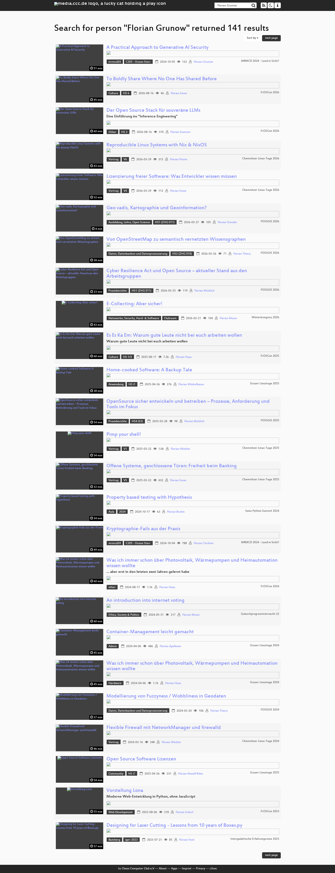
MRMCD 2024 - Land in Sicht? (260, 61)
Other (112, 132)
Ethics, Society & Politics (123, 615)
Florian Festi (186, 840)
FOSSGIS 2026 (270, 221)
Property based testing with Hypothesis (149, 498)
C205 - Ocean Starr (138, 62)
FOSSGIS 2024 (270, 709)
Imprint (186, 868)
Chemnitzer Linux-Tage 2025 (260, 448)
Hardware (114, 683)
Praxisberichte (117, 290)
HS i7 (131, 773)
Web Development (120, 812)
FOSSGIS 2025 (270, 420)
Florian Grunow (203, 62)
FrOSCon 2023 (270, 811)
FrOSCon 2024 (270, 586)
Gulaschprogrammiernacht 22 (260, 614)
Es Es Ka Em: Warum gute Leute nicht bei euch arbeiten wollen (174, 335)
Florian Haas (184, 357)
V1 (125, 449)
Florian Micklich (204, 290)
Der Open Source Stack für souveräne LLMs (153, 111)
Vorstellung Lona (124, 791)
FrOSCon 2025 (270, 356)
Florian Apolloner (170, 646)
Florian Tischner (204, 543)
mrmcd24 (114, 62)
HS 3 (124, 132)
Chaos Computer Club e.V (138, 868)
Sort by (252, 38)
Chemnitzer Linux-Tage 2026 (260, 158)
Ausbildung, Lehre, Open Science (129, 222)
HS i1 (132, 384)
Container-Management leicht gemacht (150, 632)
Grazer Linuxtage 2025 (264, 383)
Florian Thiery (242, 254)
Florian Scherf (184, 812)
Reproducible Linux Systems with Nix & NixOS (156, 145)
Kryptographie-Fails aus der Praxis (143, 529)
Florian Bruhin (176, 512)
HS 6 (126, 93)
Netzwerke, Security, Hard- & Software (133, 318)
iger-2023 (131, 840)
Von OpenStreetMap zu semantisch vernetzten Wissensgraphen (176, 240)
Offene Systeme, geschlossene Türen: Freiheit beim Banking (171, 466)
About (163, 868)
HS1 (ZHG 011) (165, 222)
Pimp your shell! (123, 435)
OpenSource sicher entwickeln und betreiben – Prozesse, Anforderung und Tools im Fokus (188, 404)
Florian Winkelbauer (191, 384)
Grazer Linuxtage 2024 (264, 645)
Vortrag (113, 159)
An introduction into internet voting (145, 601)
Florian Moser (228, 318)
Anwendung (116, 384)
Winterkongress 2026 (265, 317)
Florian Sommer (180, 132)
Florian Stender (227, 222)
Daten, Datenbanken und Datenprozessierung (137, 254)
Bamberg (114, 840)
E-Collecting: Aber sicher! (134, 304)
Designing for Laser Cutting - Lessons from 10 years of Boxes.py (174, 826)
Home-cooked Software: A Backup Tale (149, 370)
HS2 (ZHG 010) (182, 254)
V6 (125, 159)
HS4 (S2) (137, 421)
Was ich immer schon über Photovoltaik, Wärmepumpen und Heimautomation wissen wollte (192, 563)
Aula (111, 512)
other (112, 587)
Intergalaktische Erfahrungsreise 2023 (254, 839)
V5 (125, 480)
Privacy (200, 868)
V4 (125, 191)
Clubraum (170, 318)
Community (115, 773)
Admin (112, 646)
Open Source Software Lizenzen (141, 759)
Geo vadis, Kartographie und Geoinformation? (156, 208)
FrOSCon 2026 (270, 92)
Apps (174, 868)
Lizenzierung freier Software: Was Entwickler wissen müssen (171, 177)
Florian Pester (179, 159)
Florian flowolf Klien (190, 773)
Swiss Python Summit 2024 (262, 511)
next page (271, 38)
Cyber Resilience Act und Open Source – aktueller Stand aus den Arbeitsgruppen (176, 273)
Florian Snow (179, 93)
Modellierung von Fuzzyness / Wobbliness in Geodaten (166, 696)
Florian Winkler (180, 449)
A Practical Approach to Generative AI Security (157, 48)
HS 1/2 (127, 357)
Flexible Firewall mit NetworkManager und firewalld (163, 728)
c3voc (213, 868)
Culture (113, 93)
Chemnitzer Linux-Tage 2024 (260, 741)
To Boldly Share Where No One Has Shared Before (161, 79)
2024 (122, 512)
